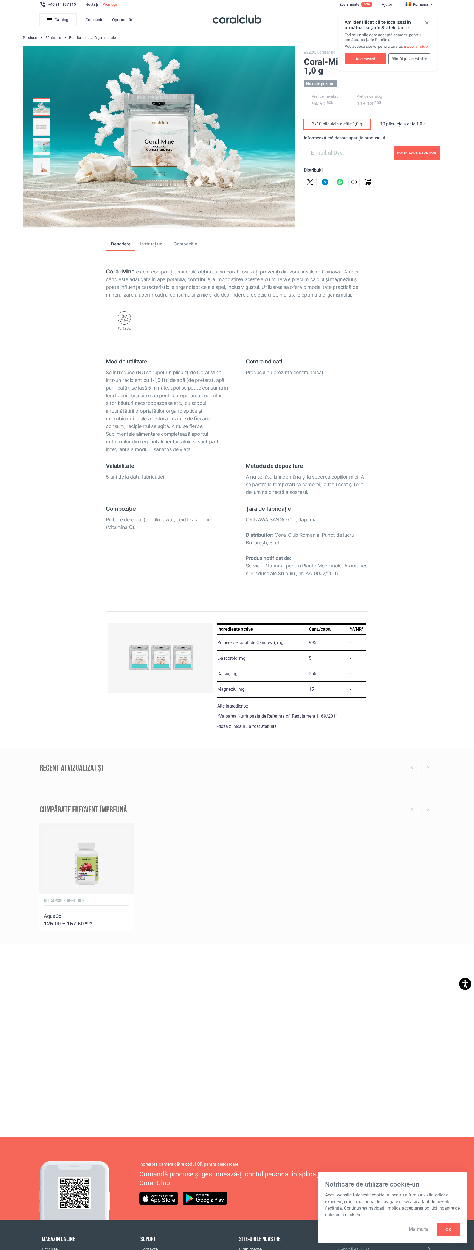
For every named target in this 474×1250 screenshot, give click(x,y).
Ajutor (387, 4)
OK (448, 1229)
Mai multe (418, 1229)
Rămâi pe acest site (409, 59)
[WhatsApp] (340, 182)
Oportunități (123, 20)
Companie (94, 20)
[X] (310, 182)
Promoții (109, 4)
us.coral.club (416, 46)
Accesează (365, 59)
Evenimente (349, 4)
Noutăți (91, 4)
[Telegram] (325, 182)
